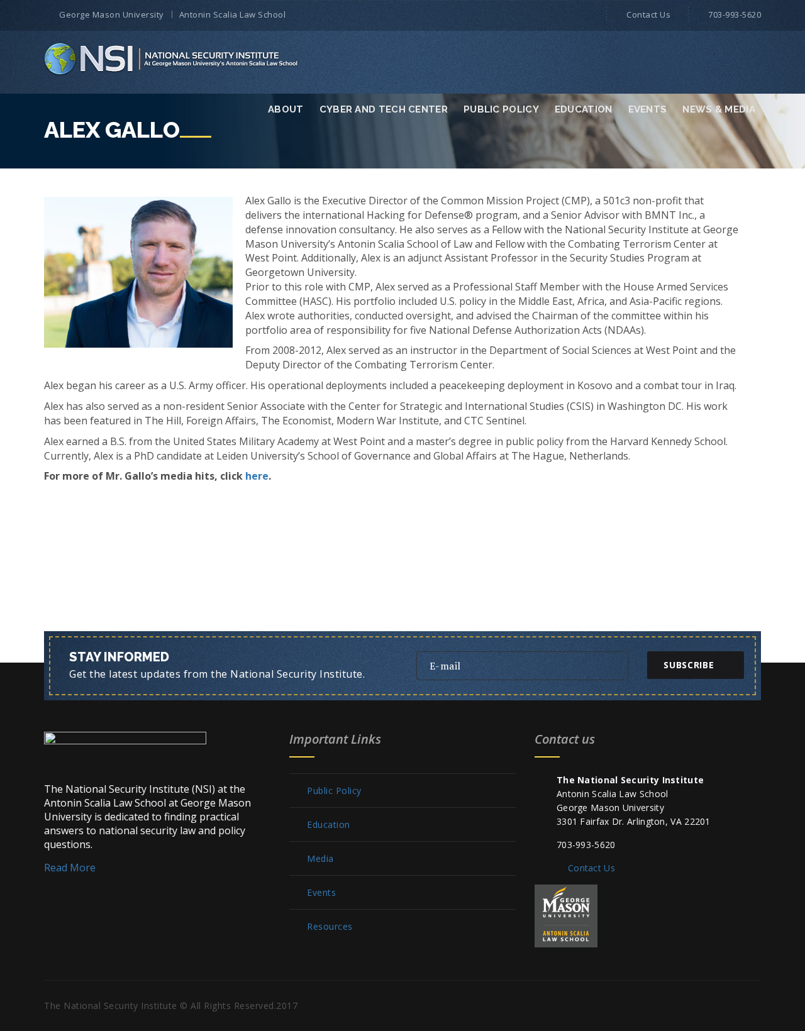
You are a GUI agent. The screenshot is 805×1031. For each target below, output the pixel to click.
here (257, 476)
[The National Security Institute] (172, 58)
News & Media (718, 109)
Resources (330, 926)
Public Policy (501, 109)
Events (647, 109)
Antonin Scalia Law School (232, 14)
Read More (70, 867)
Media (320, 858)
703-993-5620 (734, 14)
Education (584, 109)
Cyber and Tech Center (383, 109)
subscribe (688, 665)
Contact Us (648, 14)
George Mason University (111, 14)
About (286, 109)
